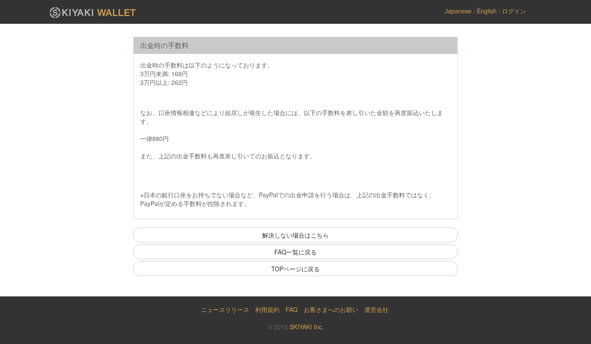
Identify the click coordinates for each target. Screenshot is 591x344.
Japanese (458, 10)
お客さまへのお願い (331, 309)
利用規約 (267, 309)
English (487, 10)
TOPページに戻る (295, 268)
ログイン (514, 10)
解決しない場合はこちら (295, 235)
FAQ (292, 309)
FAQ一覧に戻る (295, 252)
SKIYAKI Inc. (306, 326)
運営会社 (376, 309)
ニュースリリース (225, 309)
